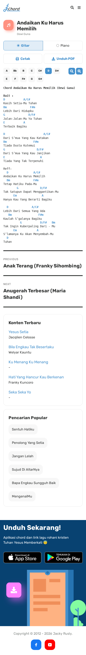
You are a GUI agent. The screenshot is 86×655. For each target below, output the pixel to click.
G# (40, 78)
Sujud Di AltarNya (25, 469)
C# (40, 70)
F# (23, 78)
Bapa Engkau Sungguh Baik (34, 483)
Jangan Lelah (22, 456)
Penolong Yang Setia (28, 443)
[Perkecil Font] (71, 71)
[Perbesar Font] (79, 71)
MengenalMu (22, 496)
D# (57, 70)
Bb (15, 70)
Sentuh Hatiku (23, 429)
